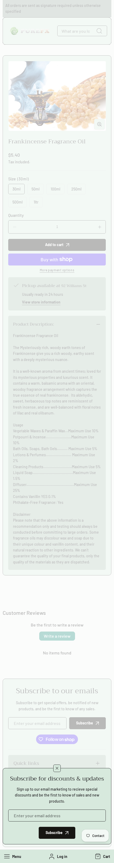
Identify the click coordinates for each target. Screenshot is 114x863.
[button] (102, 856)
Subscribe (54, 832)
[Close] (57, 768)
